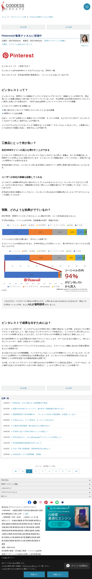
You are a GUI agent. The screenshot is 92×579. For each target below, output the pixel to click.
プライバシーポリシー (30, 566)
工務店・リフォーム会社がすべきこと (17, 44)
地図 (26, 514)
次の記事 (68, 27)
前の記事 (23, 27)
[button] (77, 566)
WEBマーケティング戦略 (54, 41)
